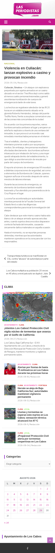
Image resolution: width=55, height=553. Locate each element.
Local (27, 409)
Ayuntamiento (11, 325)
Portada (42, 385)
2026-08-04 (24, 445)
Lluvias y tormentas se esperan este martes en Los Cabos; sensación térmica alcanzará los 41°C (33, 416)
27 (27, 510)
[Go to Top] (50, 540)
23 (47, 505)
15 (41, 499)
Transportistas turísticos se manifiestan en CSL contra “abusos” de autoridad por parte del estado (28, 258)
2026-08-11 (23, 424)
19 (21, 505)
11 (14, 499)
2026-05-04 (10, 82)
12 (21, 499)
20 (27, 505)
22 (40, 505)
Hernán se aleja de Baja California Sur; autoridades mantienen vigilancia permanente (33, 392)
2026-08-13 (23, 400)
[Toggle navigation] (6, 22)
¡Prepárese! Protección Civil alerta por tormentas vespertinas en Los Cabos (33, 439)
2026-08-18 (23, 376)
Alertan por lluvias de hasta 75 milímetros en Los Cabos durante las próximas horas (33, 370)
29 (40, 510)
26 (20, 510)
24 (7, 510)
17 (8, 505)
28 (34, 510)
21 (34, 505)
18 (14, 505)
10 (8, 499)
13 (27, 499)
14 (34, 499)
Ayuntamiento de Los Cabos (22, 536)
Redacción (23, 82)
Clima (21, 325)
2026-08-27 (10, 339)
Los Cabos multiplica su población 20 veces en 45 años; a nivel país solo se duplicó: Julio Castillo (27, 273)
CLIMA (8, 287)
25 (14, 510)
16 (47, 499)
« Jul (6, 522)
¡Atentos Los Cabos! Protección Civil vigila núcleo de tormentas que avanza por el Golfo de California (27, 331)
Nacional (9, 63)
